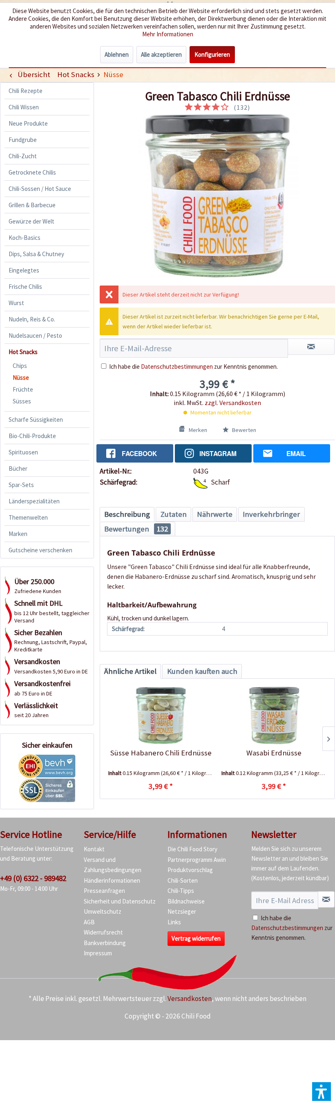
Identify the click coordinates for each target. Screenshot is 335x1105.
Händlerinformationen (112, 880)
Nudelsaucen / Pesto (35, 335)
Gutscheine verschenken (40, 550)
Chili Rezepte (25, 91)
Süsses (22, 401)
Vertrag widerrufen (196, 938)
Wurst (16, 303)
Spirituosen (23, 452)
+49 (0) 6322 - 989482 (33, 878)
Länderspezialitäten (34, 501)
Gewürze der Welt (31, 221)
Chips (20, 366)
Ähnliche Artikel (130, 671)
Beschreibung (127, 514)
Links (174, 922)
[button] (321, 1091)
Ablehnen (117, 54)
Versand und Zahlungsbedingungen (112, 865)
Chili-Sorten (183, 880)
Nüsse (21, 377)
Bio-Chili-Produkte (32, 436)
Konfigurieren (212, 54)
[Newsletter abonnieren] (326, 899)
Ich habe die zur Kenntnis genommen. (193, 366)
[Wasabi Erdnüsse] (273, 715)
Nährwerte (214, 514)
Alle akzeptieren (161, 54)
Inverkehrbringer (271, 514)
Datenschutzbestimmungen (177, 366)
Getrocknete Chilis (32, 172)
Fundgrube (23, 140)
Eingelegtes (24, 270)
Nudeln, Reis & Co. (32, 319)
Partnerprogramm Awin (197, 860)
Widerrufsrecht (103, 932)
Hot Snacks (23, 352)
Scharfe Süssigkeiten (36, 419)
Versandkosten (190, 998)
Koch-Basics (24, 237)
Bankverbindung (105, 943)
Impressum (98, 953)
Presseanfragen (104, 891)
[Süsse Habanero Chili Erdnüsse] (160, 715)
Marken (18, 534)
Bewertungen (136, 529)
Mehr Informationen (167, 34)
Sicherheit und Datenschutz (120, 901)
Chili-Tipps (181, 891)
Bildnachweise (186, 901)
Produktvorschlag (190, 870)
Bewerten (243, 430)
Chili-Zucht (23, 156)
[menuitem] (76, 74)
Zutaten (174, 514)
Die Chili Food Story (192, 849)
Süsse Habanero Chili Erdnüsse (161, 752)
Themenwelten (28, 517)
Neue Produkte (28, 123)
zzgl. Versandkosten (233, 403)
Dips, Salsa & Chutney (36, 254)
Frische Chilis (25, 286)
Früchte (23, 389)
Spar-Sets (21, 485)
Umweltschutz (102, 911)
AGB (89, 922)
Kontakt (94, 849)
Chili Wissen (24, 107)
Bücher (18, 468)
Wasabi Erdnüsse (274, 752)
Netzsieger (182, 911)
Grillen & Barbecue (32, 205)
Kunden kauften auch (202, 671)
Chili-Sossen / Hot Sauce (40, 189)
